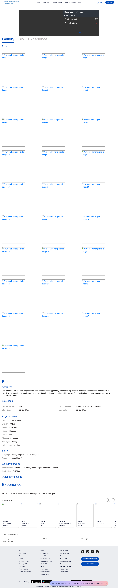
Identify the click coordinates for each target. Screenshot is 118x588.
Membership (63, 564)
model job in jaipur (84, 539)
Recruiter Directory (45, 574)
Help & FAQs (64, 569)
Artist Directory (44, 569)
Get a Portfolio (44, 564)
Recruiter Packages (65, 566)
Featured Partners (45, 556)
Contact (21, 558)
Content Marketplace (70, 2)
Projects (38, 2)
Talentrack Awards (65, 561)
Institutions (22, 566)
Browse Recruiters (45, 571)
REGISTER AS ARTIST (90, 559)
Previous (108, 500)
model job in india (8, 541)
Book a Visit (63, 558)
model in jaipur (7, 539)
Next (113, 500)
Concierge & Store (24, 564)
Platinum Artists (44, 553)
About (20, 550)
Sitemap (42, 566)
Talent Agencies (57, 2)
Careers (21, 556)
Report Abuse (64, 571)
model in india (45, 539)
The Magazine (64, 550)
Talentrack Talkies (65, 553)
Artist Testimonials (45, 558)
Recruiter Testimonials (46, 561)
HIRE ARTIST (90, 564)
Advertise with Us (24, 561)
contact (81, 32)
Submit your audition (66, 556)
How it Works (22, 553)
